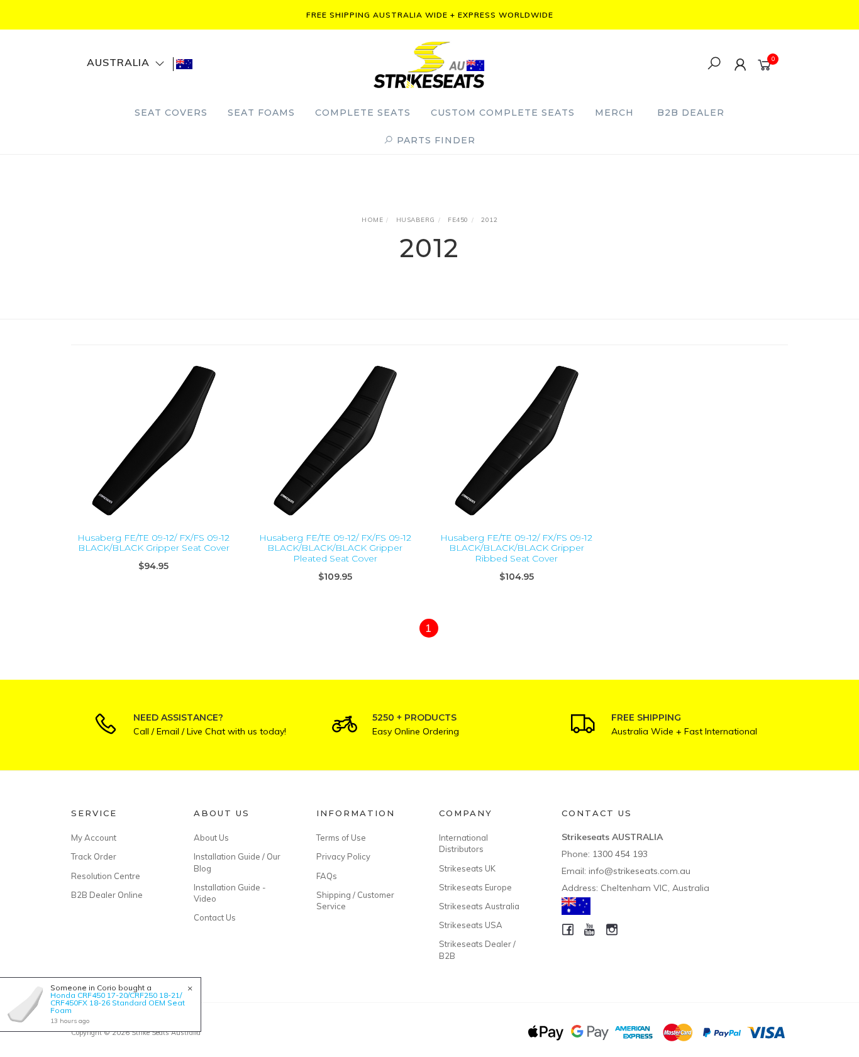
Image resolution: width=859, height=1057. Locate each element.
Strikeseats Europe (475, 887)
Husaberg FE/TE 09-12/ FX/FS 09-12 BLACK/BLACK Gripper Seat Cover (153, 543)
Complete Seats (363, 112)
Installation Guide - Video (230, 893)
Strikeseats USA (470, 925)
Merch (614, 112)
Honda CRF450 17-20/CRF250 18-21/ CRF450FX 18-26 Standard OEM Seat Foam (117, 1002)
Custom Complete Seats (503, 112)
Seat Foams (261, 112)
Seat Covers (171, 112)
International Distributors (463, 843)
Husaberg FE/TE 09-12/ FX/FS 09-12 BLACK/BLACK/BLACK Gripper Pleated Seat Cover (335, 548)
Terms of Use (341, 838)
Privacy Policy (343, 856)
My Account (93, 838)
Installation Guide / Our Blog (237, 862)
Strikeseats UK (467, 868)
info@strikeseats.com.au (639, 871)
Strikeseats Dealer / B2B (477, 949)
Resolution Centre (105, 876)
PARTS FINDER (434, 140)
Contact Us (215, 917)
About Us (211, 838)
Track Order (93, 856)
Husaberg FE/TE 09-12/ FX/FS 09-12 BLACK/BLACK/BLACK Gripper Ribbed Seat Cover (516, 548)
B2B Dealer (690, 112)
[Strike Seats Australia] (429, 63)
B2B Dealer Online (107, 895)
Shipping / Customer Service (355, 900)
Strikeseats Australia (479, 906)
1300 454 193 (620, 854)
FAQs (326, 876)
